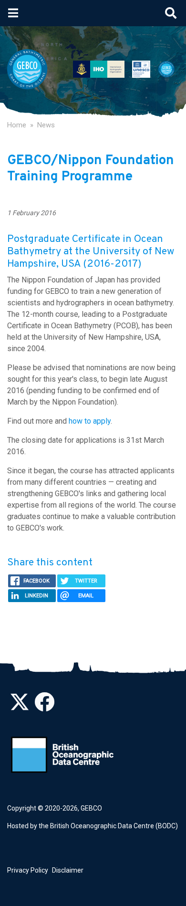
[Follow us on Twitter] (20, 707)
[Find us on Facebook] (44, 707)
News (46, 125)
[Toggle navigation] (13, 13)
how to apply (90, 421)
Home (16, 125)
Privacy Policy (27, 870)
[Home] (31, 69)
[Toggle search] (170, 13)
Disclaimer (67, 870)
